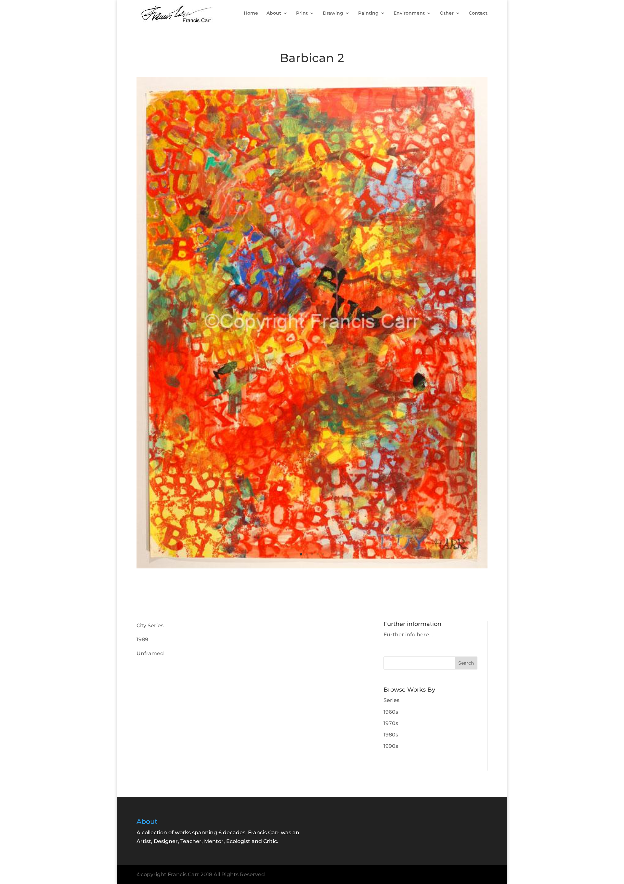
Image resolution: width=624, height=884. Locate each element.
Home (251, 13)
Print (302, 13)
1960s (391, 712)
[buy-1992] (312, 568)
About (273, 13)
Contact (478, 13)
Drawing (333, 13)
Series (391, 700)
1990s (391, 746)
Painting (368, 13)
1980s (391, 735)
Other (447, 13)
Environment (409, 13)
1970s (391, 723)
